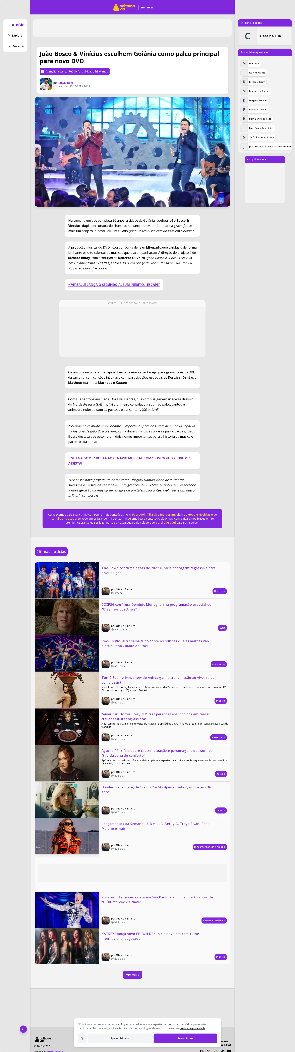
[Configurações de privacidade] (82, 1038)
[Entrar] (23, 1029)
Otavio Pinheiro (125, 589)
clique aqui (168, 522)
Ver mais (132, 974)
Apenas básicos (120, 1038)
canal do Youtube (63, 518)
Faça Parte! (224, 1044)
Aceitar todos (185, 1038)
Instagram (167, 514)
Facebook (138, 514)
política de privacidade (192, 1028)
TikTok (151, 514)
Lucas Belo (66, 83)
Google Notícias (199, 514)
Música (147, 7)
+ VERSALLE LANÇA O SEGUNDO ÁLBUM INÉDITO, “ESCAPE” (114, 284)
